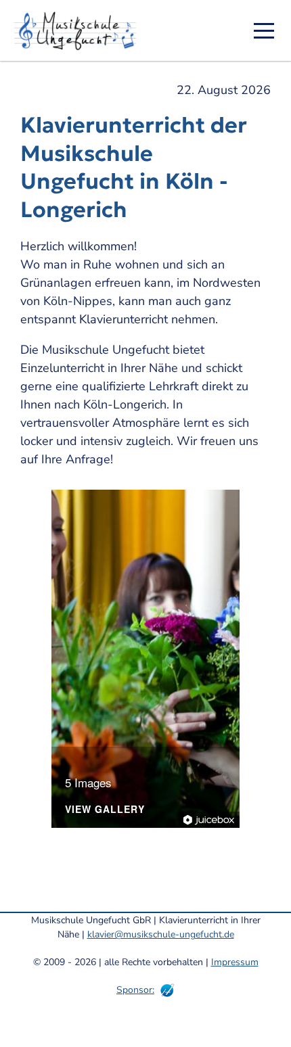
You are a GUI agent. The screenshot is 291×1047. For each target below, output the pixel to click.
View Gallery (105, 810)
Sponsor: (135, 989)
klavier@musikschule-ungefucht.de (160, 934)
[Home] (80, 30)
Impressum (235, 962)
